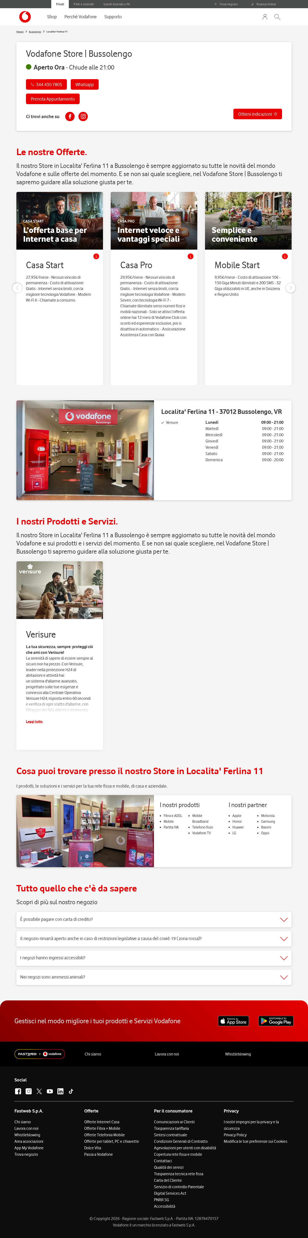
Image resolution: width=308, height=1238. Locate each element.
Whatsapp (85, 84)
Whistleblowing (238, 1054)
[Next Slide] (290, 288)
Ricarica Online (266, 4)
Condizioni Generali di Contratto (181, 1141)
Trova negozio (228, 4)
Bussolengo (35, 31)
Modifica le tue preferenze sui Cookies (255, 1141)
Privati (60, 4)
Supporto (113, 16)
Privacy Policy (235, 1134)
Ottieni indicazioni (255, 114)
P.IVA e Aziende (84, 4)
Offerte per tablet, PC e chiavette (111, 1141)
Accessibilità (164, 1206)
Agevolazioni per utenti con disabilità (185, 1147)
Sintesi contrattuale (170, 1134)
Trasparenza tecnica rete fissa (178, 1173)
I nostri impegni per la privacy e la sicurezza (251, 1125)
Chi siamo (93, 1054)
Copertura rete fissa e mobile (178, 1154)
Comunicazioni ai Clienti (174, 1121)
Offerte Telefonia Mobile (104, 1134)
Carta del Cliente (168, 1180)
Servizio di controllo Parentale (179, 1186)
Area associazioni (28, 1141)
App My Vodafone (29, 1147)
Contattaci (163, 1160)
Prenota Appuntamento (53, 98)
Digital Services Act (170, 1193)
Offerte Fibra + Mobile (102, 1128)
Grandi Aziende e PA (116, 4)
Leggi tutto (34, 721)
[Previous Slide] (17, 288)
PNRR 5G (161, 1199)
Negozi (20, 31)
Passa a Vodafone (98, 1154)
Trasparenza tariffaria (171, 1128)
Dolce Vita (92, 1147)
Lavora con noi (167, 1054)
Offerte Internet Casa (101, 1121)
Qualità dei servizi (169, 1167)
